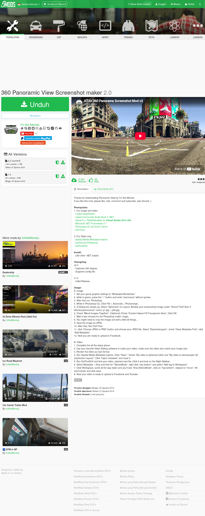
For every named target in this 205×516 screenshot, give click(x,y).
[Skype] (25, 128)
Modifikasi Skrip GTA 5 (85, 493)
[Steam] (48, 128)
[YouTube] (40, 128)
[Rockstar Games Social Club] (52, 128)
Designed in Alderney (12, 469)
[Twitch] (44, 128)
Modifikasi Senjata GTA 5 (86, 487)
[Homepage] (22, 128)
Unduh (38, 104)
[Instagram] (36, 128)
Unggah (161, 4)
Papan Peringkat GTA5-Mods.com (137, 498)
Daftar (191, 4)
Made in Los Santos (11, 472)
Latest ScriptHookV (85, 213)
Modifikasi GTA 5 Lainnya (86, 510)
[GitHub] (56, 128)
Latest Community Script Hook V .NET (94, 217)
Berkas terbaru (127, 470)
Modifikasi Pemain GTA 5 (86, 498)
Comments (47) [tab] (104, 188)
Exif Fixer (80, 229)
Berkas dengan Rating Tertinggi (136, 493)
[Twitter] (33, 128)
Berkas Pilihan (127, 476)
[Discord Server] (60, 128)
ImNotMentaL (30, 238)
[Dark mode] (200, 4)
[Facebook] (29, 128)
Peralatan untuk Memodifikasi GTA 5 (92, 470)
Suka (96, 182)
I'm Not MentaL (30, 124)
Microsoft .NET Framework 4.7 (91, 223)
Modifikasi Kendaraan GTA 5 (88, 476)
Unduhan (82, 182)
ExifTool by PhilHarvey (86, 242)
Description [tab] (82, 188)
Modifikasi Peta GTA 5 (85, 504)
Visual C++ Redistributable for (103, 220)
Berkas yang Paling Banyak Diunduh (138, 487)
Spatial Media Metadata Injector (91, 239)
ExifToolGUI (81, 245)
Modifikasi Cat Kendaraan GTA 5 (90, 482)
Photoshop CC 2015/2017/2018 (91, 226)
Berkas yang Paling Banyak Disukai (138, 482)
